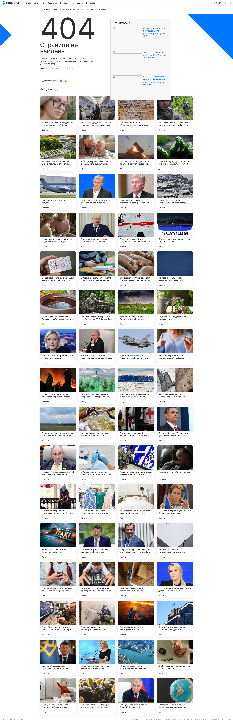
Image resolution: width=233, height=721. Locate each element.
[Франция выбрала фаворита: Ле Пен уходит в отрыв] (58, 347)
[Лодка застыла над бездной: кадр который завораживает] (97, 386)
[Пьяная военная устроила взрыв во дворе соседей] (175, 231)
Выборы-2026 (50, 9)
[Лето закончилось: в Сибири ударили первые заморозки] (97, 696)
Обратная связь (214, 719)
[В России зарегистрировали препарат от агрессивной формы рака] (97, 463)
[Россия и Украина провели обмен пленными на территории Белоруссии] (136, 463)
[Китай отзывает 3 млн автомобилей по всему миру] (175, 192)
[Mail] (3, 3)
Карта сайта (226, 719)
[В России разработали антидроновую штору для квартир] (175, 541)
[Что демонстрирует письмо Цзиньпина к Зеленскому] (97, 541)
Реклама (21, 719)
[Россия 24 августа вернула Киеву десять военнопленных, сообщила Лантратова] (175, 580)
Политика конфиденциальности (174, 719)
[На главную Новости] (12, 3)
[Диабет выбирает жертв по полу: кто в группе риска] (175, 658)
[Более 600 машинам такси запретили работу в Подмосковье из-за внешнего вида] (58, 541)
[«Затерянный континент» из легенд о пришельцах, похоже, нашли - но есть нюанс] (175, 696)
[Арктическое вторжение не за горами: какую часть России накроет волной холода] (136, 386)
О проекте (134, 719)
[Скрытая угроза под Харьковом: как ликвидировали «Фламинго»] (58, 425)
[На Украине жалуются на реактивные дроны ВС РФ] (175, 269)
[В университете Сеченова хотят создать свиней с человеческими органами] (136, 269)
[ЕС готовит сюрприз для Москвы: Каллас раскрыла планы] (175, 502)
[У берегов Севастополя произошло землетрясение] (136, 658)
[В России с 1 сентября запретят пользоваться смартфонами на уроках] (97, 269)
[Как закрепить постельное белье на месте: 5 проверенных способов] (136, 502)
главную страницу (66, 68)
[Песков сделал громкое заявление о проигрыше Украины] (136, 192)
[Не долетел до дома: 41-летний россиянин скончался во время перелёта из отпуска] (97, 114)
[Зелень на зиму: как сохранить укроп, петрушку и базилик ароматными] (58, 153)
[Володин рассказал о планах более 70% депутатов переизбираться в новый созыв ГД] (136, 696)
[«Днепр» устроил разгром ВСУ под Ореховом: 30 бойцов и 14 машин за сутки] (97, 308)
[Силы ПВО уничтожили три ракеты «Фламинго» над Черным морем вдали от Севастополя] (58, 619)
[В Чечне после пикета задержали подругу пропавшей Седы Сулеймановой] (58, 114)
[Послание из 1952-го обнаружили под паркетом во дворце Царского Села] (136, 114)
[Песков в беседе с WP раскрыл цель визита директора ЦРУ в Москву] (175, 425)
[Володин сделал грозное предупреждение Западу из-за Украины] (97, 347)
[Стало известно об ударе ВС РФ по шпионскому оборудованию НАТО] (136, 153)
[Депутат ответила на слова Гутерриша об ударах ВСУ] (175, 619)
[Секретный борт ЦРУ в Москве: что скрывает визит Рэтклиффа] (136, 541)
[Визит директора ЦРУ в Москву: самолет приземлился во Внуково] (97, 192)
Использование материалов (197, 719)
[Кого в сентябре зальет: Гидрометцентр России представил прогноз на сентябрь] (136, 308)
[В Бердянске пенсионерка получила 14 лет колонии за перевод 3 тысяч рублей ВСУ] (136, 580)
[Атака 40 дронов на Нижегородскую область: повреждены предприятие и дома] (97, 619)
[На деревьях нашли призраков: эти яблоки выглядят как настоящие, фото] (97, 425)
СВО (82, 9)
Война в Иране (68, 9)
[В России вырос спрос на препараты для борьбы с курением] (175, 347)
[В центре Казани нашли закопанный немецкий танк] (175, 386)
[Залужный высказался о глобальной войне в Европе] (58, 658)
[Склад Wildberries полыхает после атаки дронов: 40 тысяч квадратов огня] (58, 386)
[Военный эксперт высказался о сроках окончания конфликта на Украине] (175, 114)
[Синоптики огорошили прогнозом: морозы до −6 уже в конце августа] (58, 502)
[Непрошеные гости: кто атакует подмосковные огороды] (58, 231)
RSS (127, 719)
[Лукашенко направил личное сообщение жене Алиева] (97, 231)
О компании (11, 719)
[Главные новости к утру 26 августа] (58, 192)
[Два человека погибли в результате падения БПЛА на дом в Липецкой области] (136, 231)
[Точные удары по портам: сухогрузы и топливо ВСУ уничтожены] (136, 619)
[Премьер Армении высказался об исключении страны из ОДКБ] (58, 463)
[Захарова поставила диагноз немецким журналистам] (97, 658)
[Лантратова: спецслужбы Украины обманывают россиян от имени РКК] (136, 425)
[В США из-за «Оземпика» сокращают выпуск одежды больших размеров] (97, 502)
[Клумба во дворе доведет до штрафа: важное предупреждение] (175, 308)
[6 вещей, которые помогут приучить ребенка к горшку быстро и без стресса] (58, 696)
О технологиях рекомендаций (150, 719)
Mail (3, 719)
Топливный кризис (98, 9)
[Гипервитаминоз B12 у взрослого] (175, 463)
